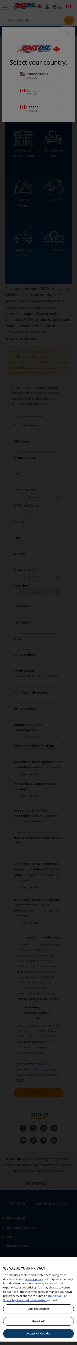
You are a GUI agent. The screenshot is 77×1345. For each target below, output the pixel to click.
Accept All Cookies (38, 1333)
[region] (38, 1299)
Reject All (38, 1321)
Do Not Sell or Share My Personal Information (35, 1298)
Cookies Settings (38, 1309)
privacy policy (33, 1279)
